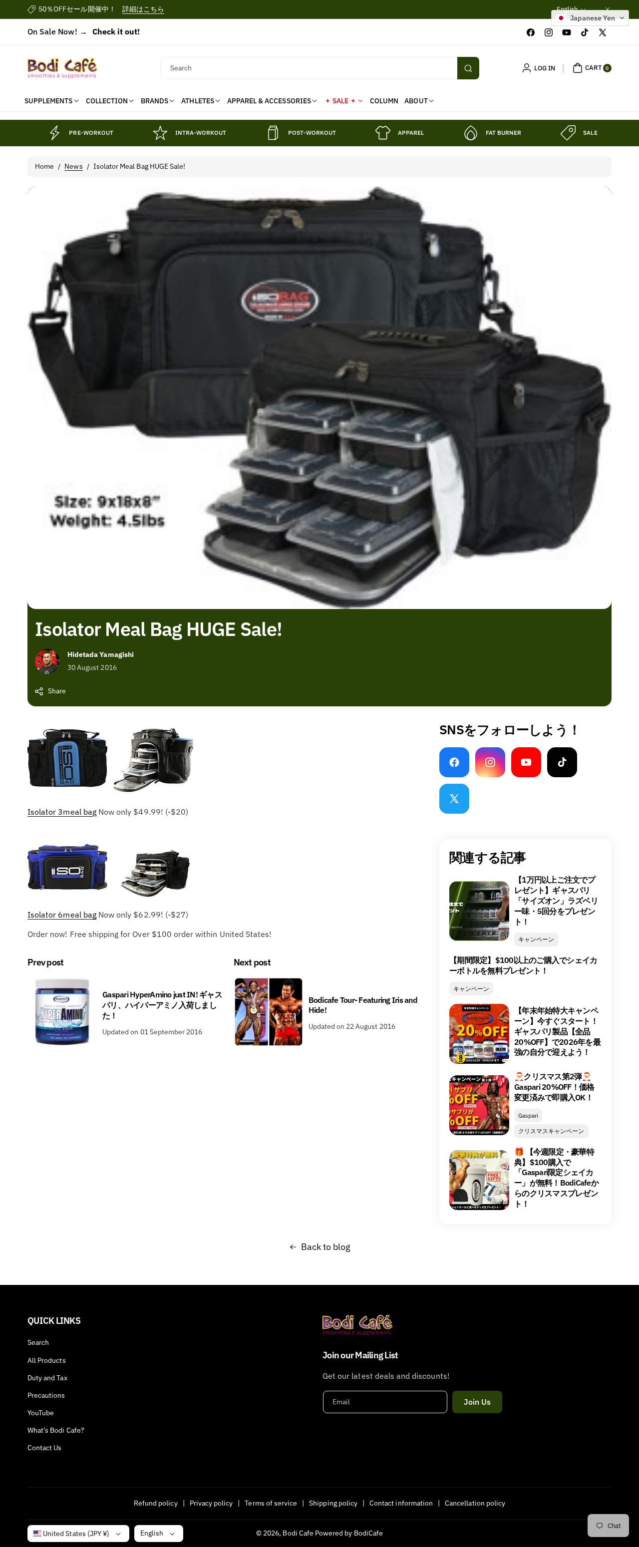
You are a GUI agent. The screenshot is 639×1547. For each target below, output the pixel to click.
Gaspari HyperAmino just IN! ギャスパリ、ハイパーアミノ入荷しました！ (162, 1004)
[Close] (608, 9)
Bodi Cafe (298, 1533)
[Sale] (568, 132)
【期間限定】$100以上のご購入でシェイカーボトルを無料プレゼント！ (523, 965)
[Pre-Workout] (53, 132)
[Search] (468, 68)
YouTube (40, 1412)
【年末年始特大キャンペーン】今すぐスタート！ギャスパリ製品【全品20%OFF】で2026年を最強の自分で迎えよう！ (557, 1031)
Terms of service (271, 1503)
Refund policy (156, 1503)
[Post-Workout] (273, 132)
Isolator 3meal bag (61, 812)
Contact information (401, 1503)
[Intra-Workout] (160, 132)
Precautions (46, 1395)
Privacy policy (211, 1503)
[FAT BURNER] (470, 132)
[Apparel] (382, 132)
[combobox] (319, 68)
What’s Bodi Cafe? (55, 1430)
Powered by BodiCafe (349, 1533)
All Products (46, 1360)
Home (44, 166)
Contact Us (44, 1447)
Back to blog (326, 1246)
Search (38, 1342)
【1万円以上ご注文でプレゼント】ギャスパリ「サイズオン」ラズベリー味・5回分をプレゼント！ (556, 900)
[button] (591, 67)
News (73, 166)
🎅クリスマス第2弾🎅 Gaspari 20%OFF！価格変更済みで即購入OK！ (554, 1086)
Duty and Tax (47, 1377)
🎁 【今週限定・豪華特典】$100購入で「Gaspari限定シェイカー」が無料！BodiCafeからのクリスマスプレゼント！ (556, 1178)
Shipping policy (333, 1503)
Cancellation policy (475, 1503)
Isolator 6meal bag (61, 915)
